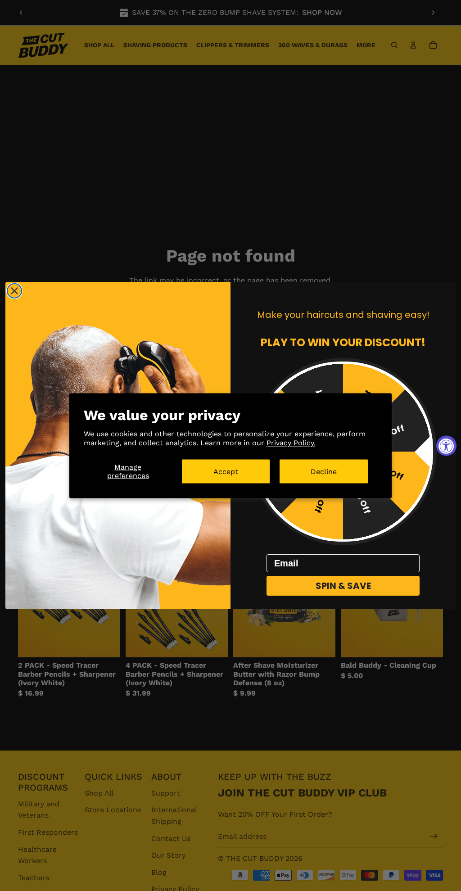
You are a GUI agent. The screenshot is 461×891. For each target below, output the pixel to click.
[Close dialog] (14, 291)
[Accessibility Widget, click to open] (446, 445)
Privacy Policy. (291, 443)
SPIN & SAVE (343, 585)
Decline (324, 471)
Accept (225, 471)
